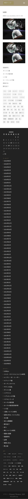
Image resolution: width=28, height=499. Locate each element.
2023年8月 (7, 267)
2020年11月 (7, 354)
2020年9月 (7, 360)
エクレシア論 (8, 380)
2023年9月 (7, 264)
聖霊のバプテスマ (16, 115)
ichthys (6, 371)
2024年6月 (7, 242)
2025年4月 (7, 211)
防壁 (8, 122)
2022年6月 (7, 304)
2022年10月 (7, 292)
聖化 (13, 112)
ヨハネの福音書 (8, 74)
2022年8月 (7, 298)
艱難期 (4, 118)
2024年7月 (7, 239)
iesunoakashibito (11, 16)
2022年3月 (7, 311)
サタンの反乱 (8, 387)
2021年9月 (7, 329)
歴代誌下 (6, 86)
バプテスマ (22, 97)
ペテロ (4, 100)
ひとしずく (15, 91)
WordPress (14, 497)
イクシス (20, 94)
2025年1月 (7, 220)
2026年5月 (7, 170)
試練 (16, 118)
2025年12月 (7, 186)
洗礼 (15, 109)
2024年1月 (7, 254)
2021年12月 (7, 320)
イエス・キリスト (7, 94)
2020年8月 (7, 363)
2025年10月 (7, 192)
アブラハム (21, 91)
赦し (20, 118)
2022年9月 (7, 295)
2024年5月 (7, 245)
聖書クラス (21, 112)
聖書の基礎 (7, 434)
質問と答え (7, 443)
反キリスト (9, 106)
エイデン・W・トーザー (12, 377)
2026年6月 (7, 167)
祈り (23, 109)
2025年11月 (7, 189)
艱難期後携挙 (10, 118)
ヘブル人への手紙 (9, 396)
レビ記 (5, 77)
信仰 (10, 103)
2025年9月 (7, 195)
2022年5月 (7, 307)
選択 (4, 122)
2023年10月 (7, 261)
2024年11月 (7, 226)
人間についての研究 (10, 412)
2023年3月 (7, 279)
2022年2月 (7, 314)
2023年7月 (7, 270)
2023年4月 (7, 276)
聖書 (16, 112)
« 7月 (4, 154)
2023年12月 (7, 257)
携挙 (8, 109)
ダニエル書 (6, 71)
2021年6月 (7, 339)
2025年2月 (7, 217)
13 (11, 143)
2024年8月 (7, 236)
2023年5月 (7, 273)
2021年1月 (7, 348)
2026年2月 (7, 179)
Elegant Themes (15, 494)
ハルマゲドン (15, 97)
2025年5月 (7, 208)
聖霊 (10, 115)
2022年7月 (7, 301)
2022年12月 (7, 286)
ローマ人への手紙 (8, 80)
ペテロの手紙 (10, 100)
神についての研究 (9, 430)
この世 (9, 91)
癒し (19, 109)
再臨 (4, 106)
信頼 (20, 103)
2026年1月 (7, 183)
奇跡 (14, 106)
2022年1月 (7, 317)
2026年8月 (7, 161)
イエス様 (14, 94)
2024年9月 (7, 233)
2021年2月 (7, 345)
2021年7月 (7, 335)
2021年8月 (7, 332)
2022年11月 (7, 289)
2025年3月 (7, 214)
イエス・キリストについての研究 (14, 374)
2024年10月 (8, 229)
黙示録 (17, 122)
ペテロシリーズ (9, 399)
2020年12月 (7, 351)
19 (9, 146)
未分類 (6, 418)
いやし (4, 91)
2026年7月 (7, 164)
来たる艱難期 (8, 421)
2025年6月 (7, 204)
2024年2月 (7, 251)
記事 (5, 440)
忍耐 (22, 106)
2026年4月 (7, 173)
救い (12, 109)
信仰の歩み (15, 103)
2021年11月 (7, 323)
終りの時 (5, 112)
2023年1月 (7, 282)
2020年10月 (7, 357)
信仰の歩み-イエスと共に (12, 415)
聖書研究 (6, 67)
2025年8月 (7, 198)
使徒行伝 (6, 83)
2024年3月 (7, 248)
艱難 (23, 115)
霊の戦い (12, 122)
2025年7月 (7, 201)
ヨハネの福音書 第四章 (11, 405)
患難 (4, 109)
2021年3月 (7, 342)
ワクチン (5, 103)
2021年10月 (7, 326)
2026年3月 (7, 176)
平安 (18, 106)
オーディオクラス (7, 97)
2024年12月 (8, 223)
